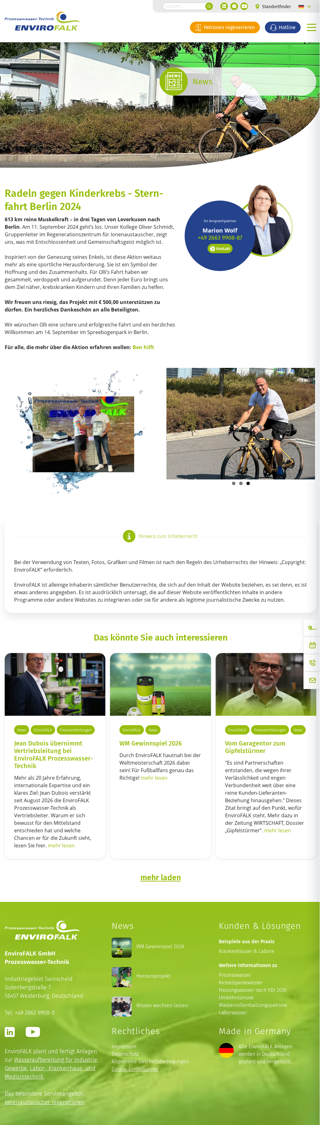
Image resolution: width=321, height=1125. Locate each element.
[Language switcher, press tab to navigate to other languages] (300, 6)
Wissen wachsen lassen (161, 1031)
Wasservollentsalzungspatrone (250, 1031)
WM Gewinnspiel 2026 (149, 758)
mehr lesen (61, 871)
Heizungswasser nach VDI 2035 (250, 1016)
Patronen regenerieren (224, 27)
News (21, 745)
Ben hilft (144, 362)
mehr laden (158, 903)
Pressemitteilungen (33, 756)
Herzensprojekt (152, 1001)
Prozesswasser (232, 1001)
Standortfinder (271, 6)
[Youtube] (239, 6)
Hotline (282, 27)
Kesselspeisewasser (238, 1008)
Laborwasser (230, 1038)
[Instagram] (229, 6)
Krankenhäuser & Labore (243, 977)
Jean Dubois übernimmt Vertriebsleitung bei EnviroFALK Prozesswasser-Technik (53, 780)
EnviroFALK (43, 745)
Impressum (122, 1072)
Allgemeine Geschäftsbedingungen (148, 1087)
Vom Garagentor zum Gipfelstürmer (252, 772)
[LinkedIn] (219, 6)
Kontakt (218, 248)
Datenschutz (123, 1079)
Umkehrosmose (233, 1023)
